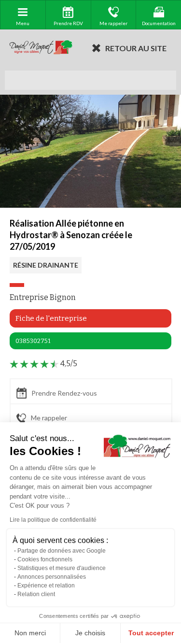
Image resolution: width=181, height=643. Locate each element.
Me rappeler (49, 418)
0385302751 (33, 340)
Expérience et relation (46, 585)
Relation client (36, 594)
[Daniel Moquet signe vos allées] (41, 48)
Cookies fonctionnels (44, 559)
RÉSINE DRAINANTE (45, 265)
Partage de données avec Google (61, 550)
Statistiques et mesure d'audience (61, 568)
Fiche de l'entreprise (51, 318)
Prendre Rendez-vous (64, 393)
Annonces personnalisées (51, 576)
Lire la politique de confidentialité (53, 519)
